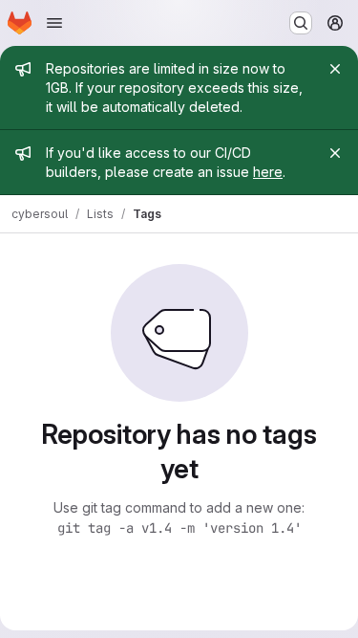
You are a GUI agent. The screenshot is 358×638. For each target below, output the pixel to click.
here (268, 172)
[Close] (335, 68)
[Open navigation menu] (54, 23)
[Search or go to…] (300, 22)
